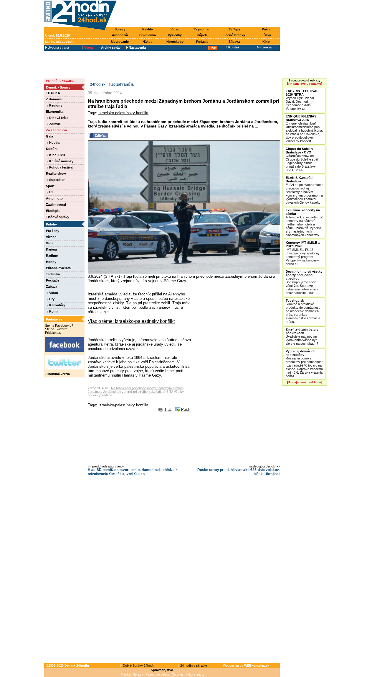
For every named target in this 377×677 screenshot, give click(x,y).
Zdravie (54, 124)
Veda (49, 243)
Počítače (52, 280)
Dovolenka (147, 35)
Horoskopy (174, 41)
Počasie (202, 41)
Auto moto (54, 198)
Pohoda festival (60, 167)
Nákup (148, 41)
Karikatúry (56, 305)
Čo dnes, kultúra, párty (188, 674)
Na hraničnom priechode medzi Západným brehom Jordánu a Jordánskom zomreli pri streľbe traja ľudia (135, 389)
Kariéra (51, 249)
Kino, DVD (56, 155)
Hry (51, 299)
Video (175, 29)
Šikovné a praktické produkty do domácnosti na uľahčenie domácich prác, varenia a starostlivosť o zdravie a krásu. (303, 311)
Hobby (51, 262)
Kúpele (202, 35)
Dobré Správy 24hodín (138, 665)
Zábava (234, 41)
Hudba (53, 142)
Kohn (53, 311)
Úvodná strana (58, 47)
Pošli (185, 409)
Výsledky (175, 35)
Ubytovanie (120, 41)
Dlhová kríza (58, 118)
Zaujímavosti (56, 204)
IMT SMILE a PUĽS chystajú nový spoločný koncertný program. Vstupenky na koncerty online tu (303, 253)
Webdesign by (246, 665)
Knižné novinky (60, 161)
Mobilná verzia (58, 374)
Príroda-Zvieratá (58, 268)
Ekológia (52, 210)
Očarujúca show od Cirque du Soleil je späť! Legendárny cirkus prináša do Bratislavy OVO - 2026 (302, 159)
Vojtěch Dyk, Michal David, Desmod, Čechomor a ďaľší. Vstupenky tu (302, 99)
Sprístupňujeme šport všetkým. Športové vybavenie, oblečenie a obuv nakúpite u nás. (304, 282)
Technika (53, 274)
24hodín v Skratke (60, 81)
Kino (266, 41)
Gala (49, 136)
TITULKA (53, 93)
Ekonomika (54, 111)
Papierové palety (157, 674)
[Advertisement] (200, 14)
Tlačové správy (57, 217)
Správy (120, 29)
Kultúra (51, 149)
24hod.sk (97, 84)
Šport (50, 186)
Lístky (266, 35)
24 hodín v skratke (193, 665)
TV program (202, 29)
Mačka (125, 674)
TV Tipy (234, 29)
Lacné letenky (234, 35)
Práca (266, 29)
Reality (147, 29)
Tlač (168, 409)
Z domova (54, 99)
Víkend (51, 237)
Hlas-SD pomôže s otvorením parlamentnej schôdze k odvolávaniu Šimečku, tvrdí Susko (133, 472)
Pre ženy (52, 231)
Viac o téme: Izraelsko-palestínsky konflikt (131, 321)
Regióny (55, 105)
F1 (50, 192)
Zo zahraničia (56, 130)
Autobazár (120, 35)
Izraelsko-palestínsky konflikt (123, 113)
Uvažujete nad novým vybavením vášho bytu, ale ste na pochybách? (302, 336)
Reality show (56, 173)
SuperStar (56, 179)
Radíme (52, 255)
